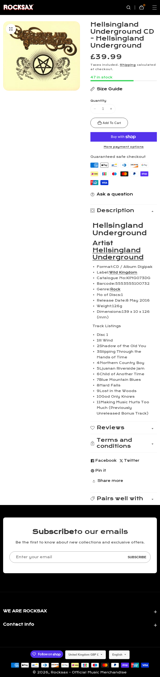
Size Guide (109, 89)
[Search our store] (130, 7)
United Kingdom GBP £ (84, 654)
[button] (123, 499)
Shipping (128, 65)
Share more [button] (110, 481)
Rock (115, 289)
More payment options (124, 147)
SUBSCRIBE (137, 557)
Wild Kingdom (123, 272)
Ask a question (115, 194)
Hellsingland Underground (118, 254)
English (117, 654)
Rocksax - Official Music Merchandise (89, 672)
